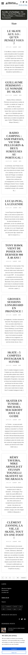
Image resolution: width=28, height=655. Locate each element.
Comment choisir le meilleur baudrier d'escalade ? (16, 629)
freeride (15, 606)
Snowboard (12, 14)
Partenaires (5, 590)
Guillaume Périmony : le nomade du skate (14, 87)
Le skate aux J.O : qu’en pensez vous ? (14, 37)
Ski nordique (8, 16)
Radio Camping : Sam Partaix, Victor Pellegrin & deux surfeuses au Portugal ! (14, 145)
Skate (19, 47)
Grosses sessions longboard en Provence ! (14, 305)
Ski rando (21, 14)
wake (20, 609)
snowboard (8, 606)
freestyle (9, 609)
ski (3, 606)
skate (20, 606)
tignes (15, 609)
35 (17, 577)
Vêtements (19, 16)
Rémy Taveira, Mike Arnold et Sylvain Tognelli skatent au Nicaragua (14, 468)
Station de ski (5, 597)
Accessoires (6, 18)
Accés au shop (23, 5)
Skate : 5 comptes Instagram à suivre (14, 357)
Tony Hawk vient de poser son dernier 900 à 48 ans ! (14, 251)
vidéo (3, 609)
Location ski (5, 592)
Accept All (14, 649)
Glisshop (15, 47)
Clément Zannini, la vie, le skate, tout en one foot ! (14, 530)
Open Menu (3, 3)
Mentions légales (6, 588)
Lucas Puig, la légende (14, 203)
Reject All (14, 652)
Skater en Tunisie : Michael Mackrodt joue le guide (14, 408)
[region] (14, 644)
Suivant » (23, 577)
